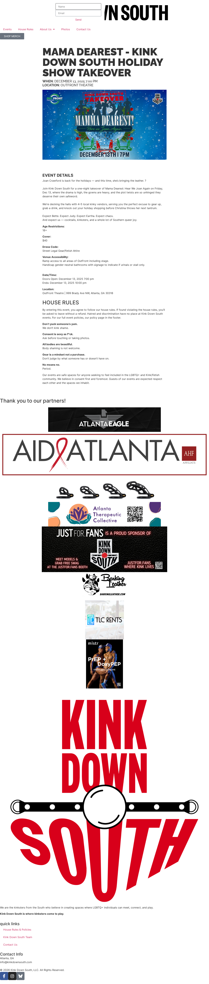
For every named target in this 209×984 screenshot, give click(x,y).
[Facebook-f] (4, 976)
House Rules (25, 29)
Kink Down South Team (17, 937)
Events (7, 29)
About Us (45, 29)
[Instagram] (12, 976)
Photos (65, 29)
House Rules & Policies (17, 929)
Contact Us (83, 29)
